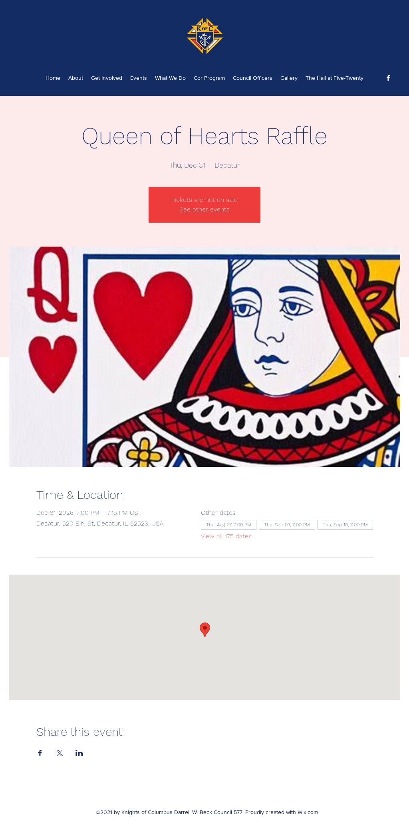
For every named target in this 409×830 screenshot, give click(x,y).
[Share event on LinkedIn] (79, 753)
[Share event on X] (60, 753)
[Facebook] (388, 78)
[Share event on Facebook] (40, 753)
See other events (204, 209)
